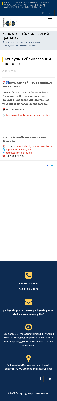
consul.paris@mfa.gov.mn (19, 152)
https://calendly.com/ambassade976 (28, 115)
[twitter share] (52, 165)
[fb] (40, 379)
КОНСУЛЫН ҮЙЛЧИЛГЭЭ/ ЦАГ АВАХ (24, 42)
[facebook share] (47, 165)
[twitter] (50, 379)
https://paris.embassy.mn (18, 149)
